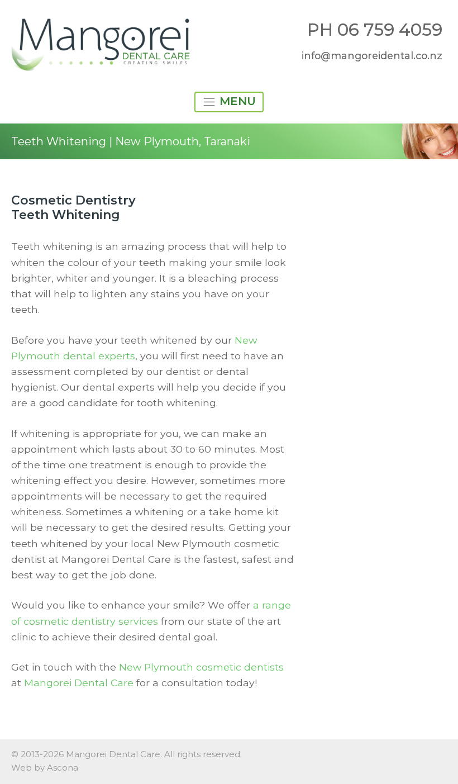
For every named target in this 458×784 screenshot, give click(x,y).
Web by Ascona (44, 768)
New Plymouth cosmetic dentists (201, 667)
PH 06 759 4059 (374, 29)
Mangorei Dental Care (78, 682)
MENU (236, 101)
